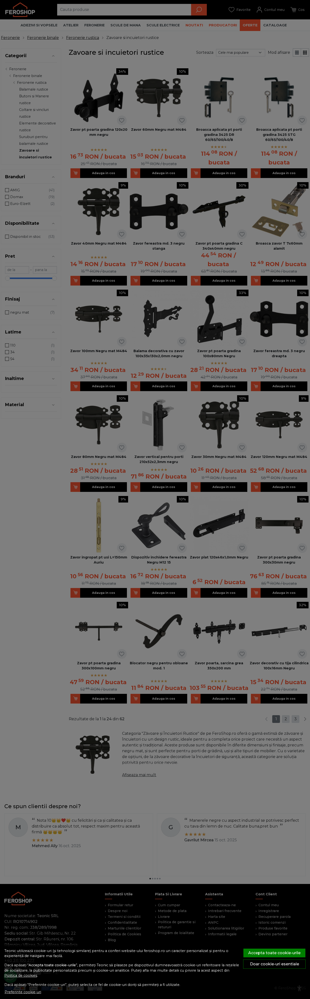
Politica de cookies (20, 975)
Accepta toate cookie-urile (274, 953)
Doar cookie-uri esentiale (274, 964)
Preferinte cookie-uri (23, 992)
